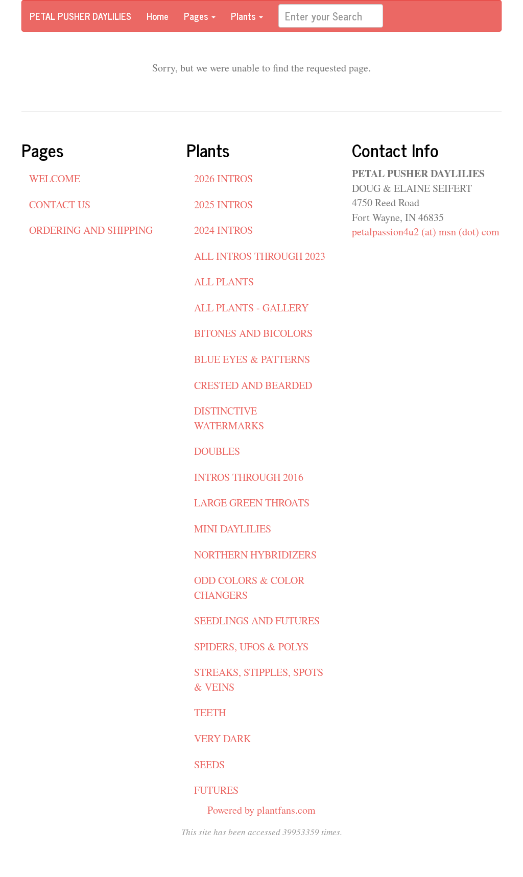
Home (158, 15)
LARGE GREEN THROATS (252, 502)
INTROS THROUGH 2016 (248, 477)
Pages (197, 15)
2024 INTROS (223, 230)
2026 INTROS (223, 178)
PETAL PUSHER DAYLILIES (80, 15)
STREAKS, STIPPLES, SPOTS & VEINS (258, 679)
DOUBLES (217, 451)
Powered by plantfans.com (261, 810)
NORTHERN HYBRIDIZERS (255, 555)
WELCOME (54, 178)
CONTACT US (59, 204)
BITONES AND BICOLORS (253, 333)
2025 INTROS (223, 204)
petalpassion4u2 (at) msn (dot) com (426, 231)
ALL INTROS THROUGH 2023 (259, 256)
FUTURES (216, 790)
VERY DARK (222, 738)
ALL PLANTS (224, 281)
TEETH (210, 712)
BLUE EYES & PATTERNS (252, 359)
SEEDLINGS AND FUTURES (257, 620)
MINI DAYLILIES (232, 528)
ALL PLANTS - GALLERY (251, 307)
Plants (244, 15)
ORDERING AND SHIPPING (91, 230)
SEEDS (209, 764)
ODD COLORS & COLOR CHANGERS (249, 587)
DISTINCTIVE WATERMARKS (229, 418)
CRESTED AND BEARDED (253, 385)
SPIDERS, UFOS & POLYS (251, 646)
